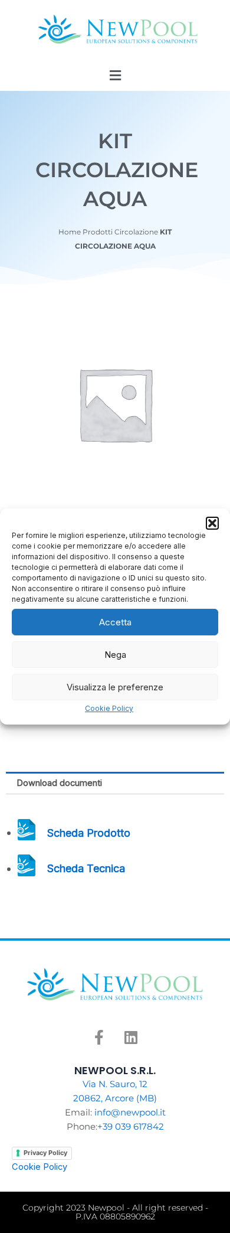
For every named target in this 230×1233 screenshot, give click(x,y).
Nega (115, 654)
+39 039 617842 (130, 1126)
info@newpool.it (130, 1112)
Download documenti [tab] (59, 783)
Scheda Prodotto (88, 832)
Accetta (115, 621)
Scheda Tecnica (86, 868)
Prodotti (98, 231)
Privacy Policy (45, 1153)
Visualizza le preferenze (115, 686)
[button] (212, 523)
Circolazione (136, 231)
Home (69, 231)
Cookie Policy (109, 708)
